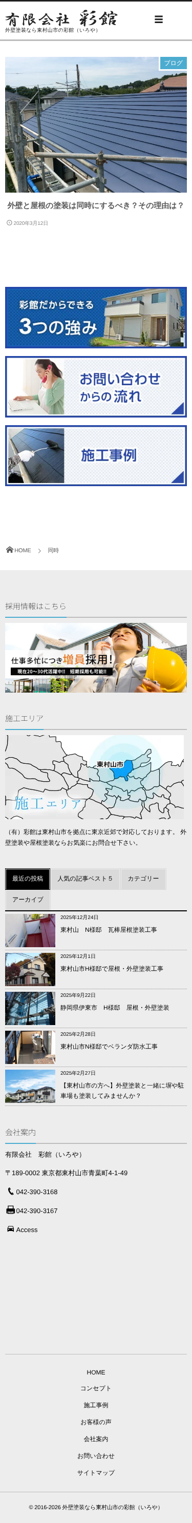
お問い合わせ (96, 1455)
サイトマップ (96, 1472)
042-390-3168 (37, 1192)
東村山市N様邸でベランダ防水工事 (109, 1046)
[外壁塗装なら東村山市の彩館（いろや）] (61, 18)
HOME (96, 1372)
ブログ (173, 63)
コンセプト (96, 1388)
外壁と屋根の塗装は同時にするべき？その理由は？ (96, 205)
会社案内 (96, 1439)
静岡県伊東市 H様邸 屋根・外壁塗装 (114, 1007)
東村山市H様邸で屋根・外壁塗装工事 (111, 968)
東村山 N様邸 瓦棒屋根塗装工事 (108, 929)
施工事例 (96, 1405)
